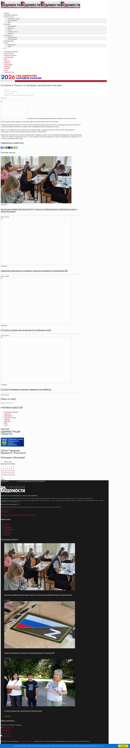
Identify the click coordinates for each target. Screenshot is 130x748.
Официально (8, 527)
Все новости (4, 510)
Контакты (7, 535)
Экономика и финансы (11, 51)
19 (5, 473)
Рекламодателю (9, 529)
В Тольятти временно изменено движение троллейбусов (26, 389)
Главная (6, 89)
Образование (8, 64)
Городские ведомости (26, 741)
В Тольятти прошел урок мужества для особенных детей (26, 330)
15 (12, 470)
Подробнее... (101, 746)
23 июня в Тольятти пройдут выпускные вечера (18, 95)
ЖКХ (5, 59)
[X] (9, 148)
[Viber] (12, 148)
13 (8, 470)
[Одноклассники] (4, 148)
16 (14, 470)
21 (10, 473)
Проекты (7, 61)
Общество (7, 63)
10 (1, 470)
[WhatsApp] (14, 148)
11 (4, 470)
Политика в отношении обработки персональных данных (18, 515)
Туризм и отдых (9, 72)
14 (10, 470)
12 (5, 470)
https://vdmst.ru (5, 733)
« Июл (2, 479)
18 (4, 473)
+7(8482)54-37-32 (8, 727)
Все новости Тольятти (11, 91)
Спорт (6, 70)
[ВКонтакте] (2, 148)
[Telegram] (17, 148)
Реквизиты (7, 533)
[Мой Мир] (7, 148)
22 (12, 473)
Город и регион (9, 53)
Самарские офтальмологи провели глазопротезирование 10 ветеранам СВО (34, 271)
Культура (7, 68)
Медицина (7, 66)
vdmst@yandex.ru (6, 730)
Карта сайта (4, 512)
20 (8, 473)
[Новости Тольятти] (40, 8)
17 (1, 473)
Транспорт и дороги (10, 55)
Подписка (7, 531)
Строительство (8, 57)
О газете (6, 526)
